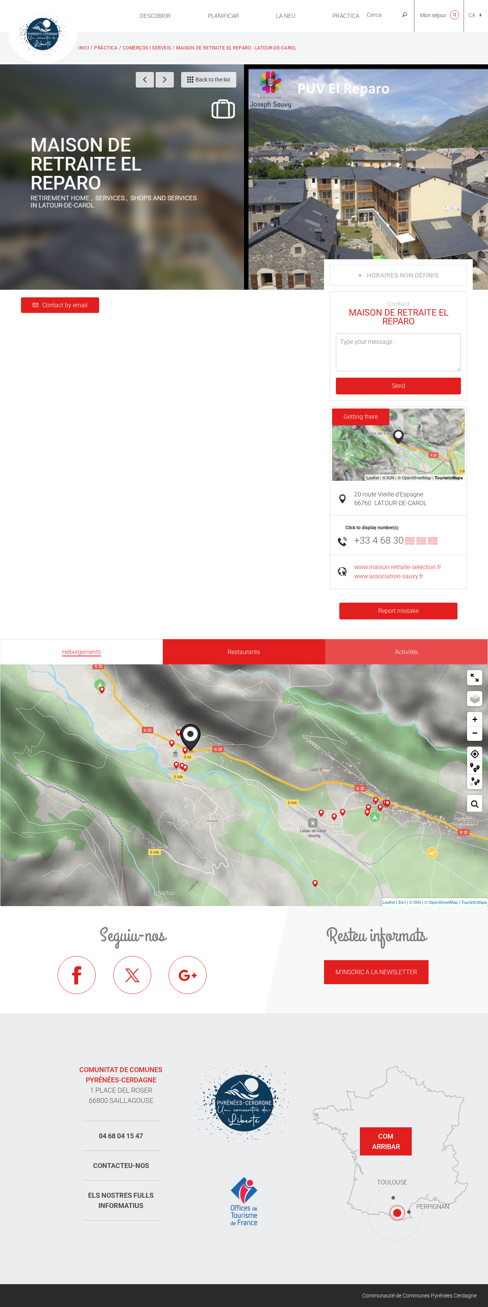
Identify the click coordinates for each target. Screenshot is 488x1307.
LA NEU (285, 16)
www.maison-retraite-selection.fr (397, 567)
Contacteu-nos (121, 1166)
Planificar (223, 16)
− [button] (474, 733)
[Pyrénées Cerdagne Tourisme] (43, 33)
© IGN (415, 902)
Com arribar (386, 1141)
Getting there (361, 416)
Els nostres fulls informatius (121, 1200)
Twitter (132, 975)
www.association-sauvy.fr (388, 576)
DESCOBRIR (155, 16)
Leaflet (388, 902)
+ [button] (474, 719)
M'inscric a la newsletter (376, 972)
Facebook (77, 975)
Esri (402, 902)
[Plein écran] (475, 678)
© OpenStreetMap (441, 902)
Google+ (188, 975)
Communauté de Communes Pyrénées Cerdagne (419, 1296)
